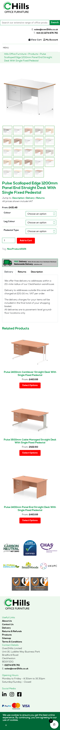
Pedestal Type (11, 230)
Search (55, 22)
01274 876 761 (12, 665)
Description (18, 198)
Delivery (30, 198)
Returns (40, 198)
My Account (51, 40)
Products (7, 635)
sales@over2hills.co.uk (46, 30)
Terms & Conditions (12, 642)
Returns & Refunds (12, 631)
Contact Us (8, 624)
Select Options (30, 385)
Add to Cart (26, 241)
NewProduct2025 (16, 249)
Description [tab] (37, 272)
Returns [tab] (22, 272)
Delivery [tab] (8, 272)
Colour (7, 213)
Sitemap (6, 638)
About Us (7, 621)
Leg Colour (9, 221)
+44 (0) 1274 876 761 (47, 33)
